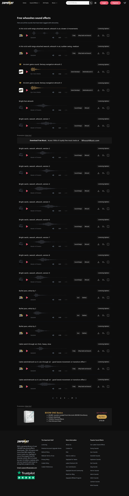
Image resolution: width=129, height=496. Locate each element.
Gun (78, 297)
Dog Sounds (93, 467)
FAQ (67, 452)
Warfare (84, 297)
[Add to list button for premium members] (103, 35)
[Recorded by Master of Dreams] (21, 108)
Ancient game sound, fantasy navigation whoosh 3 (42, 83)
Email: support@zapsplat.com (27, 468)
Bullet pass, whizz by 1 (27, 291)
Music (54, 3)
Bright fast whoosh (26, 101)
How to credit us (70, 456)
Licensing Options (103, 28)
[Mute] (53, 37)
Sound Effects (34, 3)
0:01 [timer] (60, 37)
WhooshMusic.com (90, 140)
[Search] (91, 3)
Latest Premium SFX (71, 463)
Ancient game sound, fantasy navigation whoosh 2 (42, 64)
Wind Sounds (94, 485)
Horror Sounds (94, 470)
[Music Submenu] (57, 3)
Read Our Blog (70, 474)
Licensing (44, 444)
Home (24, 3)
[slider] (49, 33)
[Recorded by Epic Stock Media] (21, 72)
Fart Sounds (93, 463)
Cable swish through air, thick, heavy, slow (35, 344)
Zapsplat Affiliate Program (73, 478)
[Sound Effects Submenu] (39, 3)
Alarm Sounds (94, 474)
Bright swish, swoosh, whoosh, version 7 (34, 237)
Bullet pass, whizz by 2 (27, 308)
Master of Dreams (36, 110)
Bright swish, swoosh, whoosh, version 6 (34, 220)
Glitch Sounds (94, 478)
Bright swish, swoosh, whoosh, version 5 (34, 202)
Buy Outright (102, 413)
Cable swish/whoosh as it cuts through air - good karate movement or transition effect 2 (52, 380)
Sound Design (78, 108)
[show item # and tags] (108, 369)
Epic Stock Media (36, 74)
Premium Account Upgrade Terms (51, 448)
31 (72, 398)
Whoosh (87, 108)
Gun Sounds (93, 452)
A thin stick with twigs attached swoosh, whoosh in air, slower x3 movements (48, 29)
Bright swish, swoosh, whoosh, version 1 (34, 119)
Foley (74, 35)
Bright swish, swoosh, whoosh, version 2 (34, 148)
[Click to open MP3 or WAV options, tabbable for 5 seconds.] (98, 35)
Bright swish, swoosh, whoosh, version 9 (34, 273)
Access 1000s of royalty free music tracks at (54, 140)
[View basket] (125, 3)
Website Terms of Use (48, 456)
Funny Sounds (94, 448)
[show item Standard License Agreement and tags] (108, 35)
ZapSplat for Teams (71, 459)
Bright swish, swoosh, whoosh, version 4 (34, 184)
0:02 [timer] (60, 74)
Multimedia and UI (87, 72)
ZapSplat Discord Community (74, 470)
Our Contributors (71, 467)
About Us (68, 444)
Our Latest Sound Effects (97, 444)
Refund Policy (45, 452)
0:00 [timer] (66, 37)
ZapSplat (33, 37)
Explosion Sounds (95, 459)
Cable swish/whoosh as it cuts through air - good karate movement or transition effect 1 (52, 362)
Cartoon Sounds (95, 481)
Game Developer (75, 72)
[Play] (27, 35)
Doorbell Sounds (95, 456)
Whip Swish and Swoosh (84, 35)
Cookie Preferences (47, 467)
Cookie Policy (45, 463)
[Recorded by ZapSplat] (21, 35)
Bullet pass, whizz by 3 (27, 326)
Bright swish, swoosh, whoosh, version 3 (34, 166)
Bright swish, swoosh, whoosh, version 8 (34, 255)
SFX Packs (46, 3)
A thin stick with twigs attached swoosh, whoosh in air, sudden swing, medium (49, 46)
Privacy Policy (45, 459)
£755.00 (101, 421)
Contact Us (69, 448)
